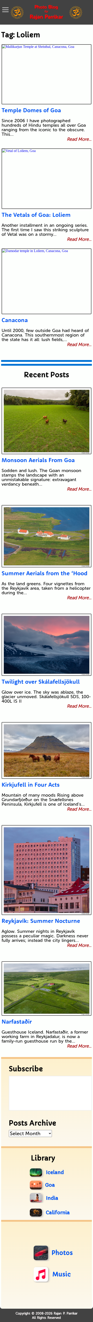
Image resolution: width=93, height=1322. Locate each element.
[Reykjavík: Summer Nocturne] (47, 870)
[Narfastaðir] (47, 988)
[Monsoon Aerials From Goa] (47, 421)
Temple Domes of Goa (31, 110)
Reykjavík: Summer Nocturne (41, 920)
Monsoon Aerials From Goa (38, 460)
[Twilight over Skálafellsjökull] (47, 645)
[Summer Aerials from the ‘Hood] (47, 536)
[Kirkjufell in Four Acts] (47, 750)
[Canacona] (47, 281)
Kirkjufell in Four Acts (31, 784)
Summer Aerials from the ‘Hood (44, 573)
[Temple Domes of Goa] (47, 74)
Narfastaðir (17, 1021)
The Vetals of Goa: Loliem (36, 214)
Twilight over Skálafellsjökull (41, 681)
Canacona (15, 320)
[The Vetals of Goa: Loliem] (47, 178)
